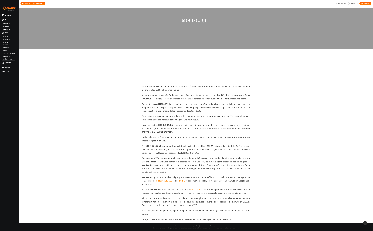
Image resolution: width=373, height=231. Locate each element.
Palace (5, 42)
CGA (205, 226)
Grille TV (6, 23)
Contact (8, 67)
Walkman (6, 45)
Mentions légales (212, 226)
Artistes (8, 63)
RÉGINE (181, 180)
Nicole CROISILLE (164, 180)
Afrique (6, 26)
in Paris (6, 48)
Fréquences (7, 59)
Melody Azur (7, 39)
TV (6, 20)
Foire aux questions (193, 226)
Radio (7, 33)
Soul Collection (9, 53)
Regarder (6, 29)
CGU (201, 226)
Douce (5, 50)
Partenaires (6, 71)
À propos (177, 226)
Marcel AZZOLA (197, 189)
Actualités (9, 15)
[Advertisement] (196, 67)
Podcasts (6, 56)
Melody (5, 36)
